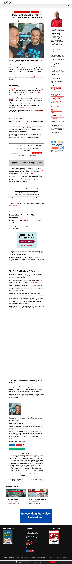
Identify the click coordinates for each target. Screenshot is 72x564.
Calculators (45, 5)
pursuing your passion (32, 76)
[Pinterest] (32, 551)
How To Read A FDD (55, 102)
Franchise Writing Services (32, 533)
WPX (38, 539)
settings (45, 562)
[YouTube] (30, 551)
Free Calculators (54, 118)
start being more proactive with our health (28, 123)
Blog (50, 5)
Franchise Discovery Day (56, 109)
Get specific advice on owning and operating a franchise (26, 198)
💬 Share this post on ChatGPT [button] (17, 449)
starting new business (21, 287)
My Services (24, 5)
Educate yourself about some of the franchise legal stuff (26, 196)
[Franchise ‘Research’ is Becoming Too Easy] (16, 493)
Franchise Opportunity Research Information (13, 491)
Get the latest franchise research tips (26, 192)
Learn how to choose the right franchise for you (26, 194)
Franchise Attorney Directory (35, 5)
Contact (59, 5)
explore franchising (36, 110)
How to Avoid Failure (56, 88)
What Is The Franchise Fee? (57, 97)
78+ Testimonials (30, 536)
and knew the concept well (26, 173)
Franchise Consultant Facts (57, 101)
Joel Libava (21, 20)
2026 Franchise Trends (56, 94)
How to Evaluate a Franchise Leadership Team (37, 500)
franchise (17, 79)
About (54, 5)
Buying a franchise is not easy (17, 89)
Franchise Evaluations (15, 5)
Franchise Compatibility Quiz (57, 116)
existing (41, 170)
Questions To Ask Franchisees (55, 107)
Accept (53, 562)
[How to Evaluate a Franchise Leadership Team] (38, 493)
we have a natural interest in (22, 107)
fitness (27, 225)
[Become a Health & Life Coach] (9, 211)
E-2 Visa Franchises (55, 98)
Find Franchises (6, 5)
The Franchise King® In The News (34, 537)
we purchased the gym (28, 220)
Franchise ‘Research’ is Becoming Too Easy (14, 500)
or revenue (34, 282)
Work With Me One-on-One (57, 90)
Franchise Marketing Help (32, 532)
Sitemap (28, 544)
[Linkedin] (27, 551)
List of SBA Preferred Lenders (57, 95)
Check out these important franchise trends (26, 191)
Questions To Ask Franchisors (55, 104)
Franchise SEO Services (31, 535)
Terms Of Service (30, 543)
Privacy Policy (29, 541)
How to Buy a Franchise (56, 87)
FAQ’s (27, 540)
